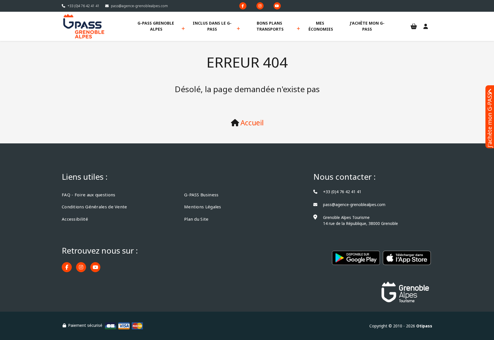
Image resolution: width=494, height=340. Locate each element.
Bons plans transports (270, 26)
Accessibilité (75, 219)
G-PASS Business (201, 194)
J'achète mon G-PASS (367, 26)
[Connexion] (425, 26)
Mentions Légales (202, 206)
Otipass (424, 326)
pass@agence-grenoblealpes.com (139, 5)
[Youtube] (277, 5)
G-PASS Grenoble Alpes (156, 26)
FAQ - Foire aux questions (88, 194)
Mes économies (320, 26)
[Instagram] (260, 5)
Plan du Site (196, 219)
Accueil (252, 122)
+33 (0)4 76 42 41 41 (83, 5)
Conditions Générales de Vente (94, 206)
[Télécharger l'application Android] (355, 260)
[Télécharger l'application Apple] (406, 260)
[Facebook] (242, 5)
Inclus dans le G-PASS (212, 26)
